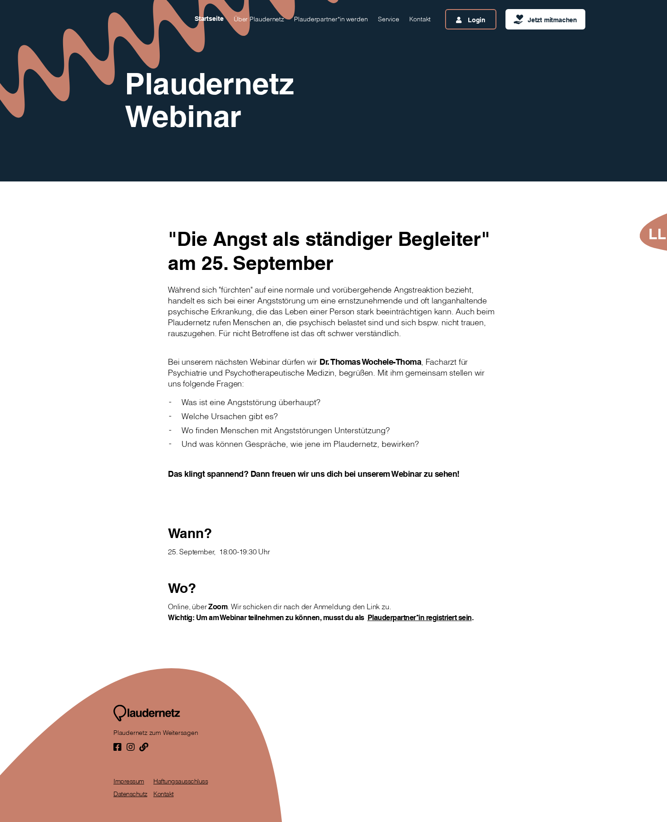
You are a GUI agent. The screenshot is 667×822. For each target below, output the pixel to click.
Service (388, 19)
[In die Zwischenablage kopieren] (143, 747)
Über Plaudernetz (259, 19)
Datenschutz (130, 794)
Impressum (128, 781)
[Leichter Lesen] (653, 232)
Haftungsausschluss (180, 781)
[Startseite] (146, 713)
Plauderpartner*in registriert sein (420, 617)
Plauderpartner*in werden (331, 19)
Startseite (209, 19)
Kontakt (420, 19)
